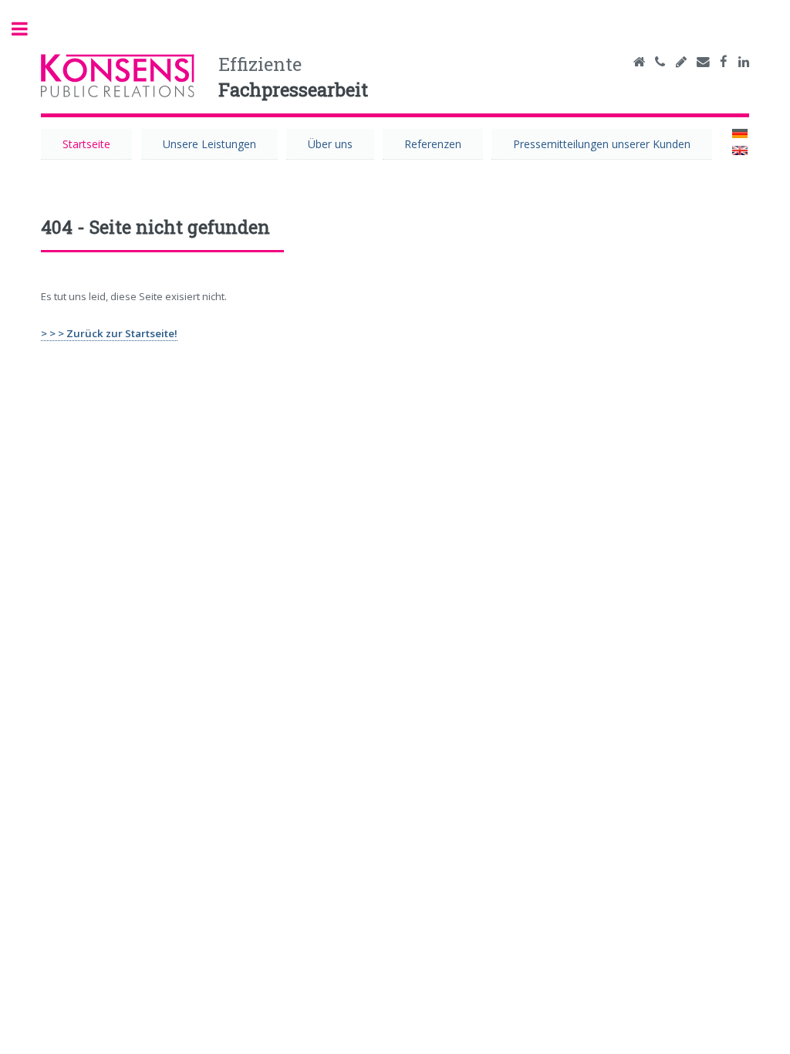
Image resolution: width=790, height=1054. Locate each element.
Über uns (330, 144)
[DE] (740, 134)
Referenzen (432, 144)
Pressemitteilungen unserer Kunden (601, 144)
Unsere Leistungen (209, 144)
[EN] (740, 151)
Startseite (86, 144)
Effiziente (293, 77)
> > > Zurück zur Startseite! (109, 333)
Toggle (28, 29)
